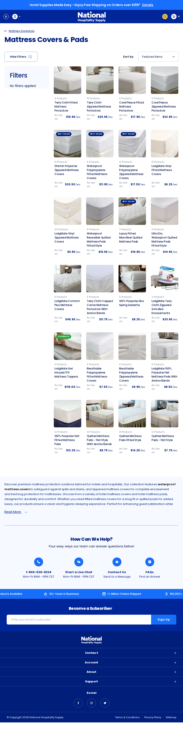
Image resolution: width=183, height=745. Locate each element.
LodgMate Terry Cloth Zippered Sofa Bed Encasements (162, 307)
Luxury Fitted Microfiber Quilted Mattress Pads (130, 237)
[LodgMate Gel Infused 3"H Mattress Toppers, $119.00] (67, 346)
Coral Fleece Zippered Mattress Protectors (164, 106)
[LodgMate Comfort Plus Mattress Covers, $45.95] (67, 278)
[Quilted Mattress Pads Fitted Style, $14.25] (132, 413)
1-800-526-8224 (39, 572)
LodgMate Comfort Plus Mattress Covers (67, 305)
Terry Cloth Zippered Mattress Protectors (99, 106)
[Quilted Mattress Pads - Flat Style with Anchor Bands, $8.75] (100, 413)
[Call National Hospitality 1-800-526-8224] (38, 561)
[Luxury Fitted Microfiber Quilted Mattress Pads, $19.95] (132, 211)
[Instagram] (91, 703)
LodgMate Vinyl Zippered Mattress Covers (66, 237)
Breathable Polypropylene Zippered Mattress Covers (131, 374)
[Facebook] (78, 703)
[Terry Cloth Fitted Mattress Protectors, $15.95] (67, 80)
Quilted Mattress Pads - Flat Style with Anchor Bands (99, 440)
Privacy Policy (152, 717)
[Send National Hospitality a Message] (116, 561)
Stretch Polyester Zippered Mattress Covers (66, 170)
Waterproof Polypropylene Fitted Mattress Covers (97, 172)
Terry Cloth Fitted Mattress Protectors (66, 106)
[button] (20, 57)
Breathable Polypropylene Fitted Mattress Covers (97, 374)
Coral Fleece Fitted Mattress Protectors (131, 106)
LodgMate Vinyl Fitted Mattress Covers (162, 170)
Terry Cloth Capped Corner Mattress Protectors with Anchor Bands (100, 307)
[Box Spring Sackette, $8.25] (132, 278)
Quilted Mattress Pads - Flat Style (163, 438)
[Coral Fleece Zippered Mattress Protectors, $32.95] (164, 80)
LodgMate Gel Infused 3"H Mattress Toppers (66, 372)
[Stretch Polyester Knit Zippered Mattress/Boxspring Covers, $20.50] (67, 143)
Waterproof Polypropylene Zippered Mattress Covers (131, 172)
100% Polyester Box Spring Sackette (131, 303)
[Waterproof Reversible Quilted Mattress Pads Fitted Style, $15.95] (100, 211)
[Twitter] (104, 703)
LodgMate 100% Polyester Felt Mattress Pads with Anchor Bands (164, 374)
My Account (16, 16)
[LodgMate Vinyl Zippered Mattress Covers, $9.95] (67, 211)
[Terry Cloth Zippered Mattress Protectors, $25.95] (100, 80)
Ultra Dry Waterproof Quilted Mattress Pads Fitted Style (164, 239)
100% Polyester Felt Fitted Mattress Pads (66, 440)
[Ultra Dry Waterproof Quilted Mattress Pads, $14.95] (164, 211)
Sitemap (171, 717)
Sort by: (128, 57)
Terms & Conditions (127, 717)
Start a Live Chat (78, 572)
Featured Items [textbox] (152, 57)
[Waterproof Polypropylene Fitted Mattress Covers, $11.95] (100, 143)
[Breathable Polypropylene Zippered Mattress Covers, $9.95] (132, 346)
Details (147, 5)
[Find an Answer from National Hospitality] (149, 561)
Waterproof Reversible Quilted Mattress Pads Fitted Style (99, 239)
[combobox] (158, 57)
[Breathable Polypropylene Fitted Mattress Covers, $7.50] (100, 346)
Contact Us (117, 572)
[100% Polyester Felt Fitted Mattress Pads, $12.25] (67, 413)
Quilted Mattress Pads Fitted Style (130, 438)
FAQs (150, 572)
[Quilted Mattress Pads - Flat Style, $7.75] (164, 413)
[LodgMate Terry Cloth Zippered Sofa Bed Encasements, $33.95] (164, 278)
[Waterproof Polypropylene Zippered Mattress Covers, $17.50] (132, 143)
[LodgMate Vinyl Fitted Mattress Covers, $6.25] (164, 143)
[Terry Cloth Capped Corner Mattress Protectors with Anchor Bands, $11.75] (100, 278)
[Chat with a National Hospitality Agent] (78, 561)
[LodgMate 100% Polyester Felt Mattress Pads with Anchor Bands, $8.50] (164, 346)
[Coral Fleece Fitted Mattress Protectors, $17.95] (132, 80)
